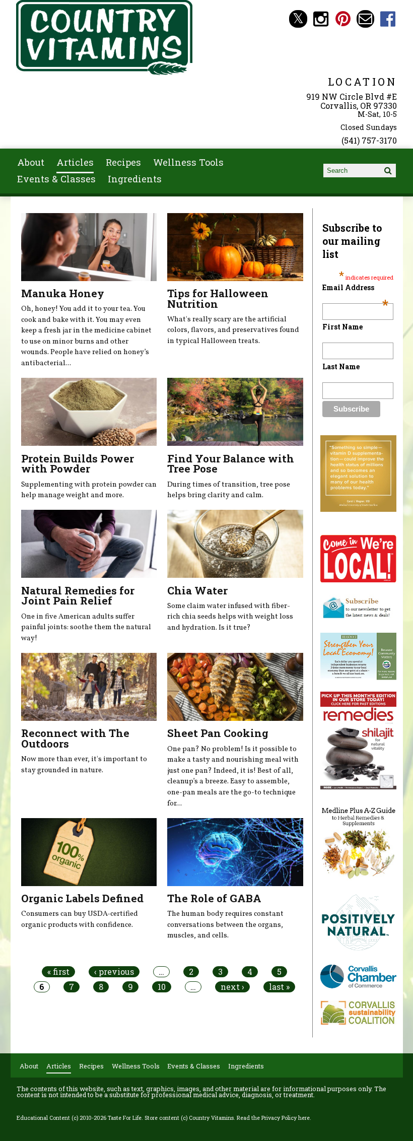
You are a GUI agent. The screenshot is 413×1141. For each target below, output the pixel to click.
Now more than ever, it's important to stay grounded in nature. (84, 764)
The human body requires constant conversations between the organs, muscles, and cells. (225, 925)
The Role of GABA (214, 898)
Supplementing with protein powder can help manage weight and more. (89, 490)
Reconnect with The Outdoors (75, 738)
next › (232, 987)
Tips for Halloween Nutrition (217, 298)
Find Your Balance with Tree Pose (230, 463)
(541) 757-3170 (369, 140)
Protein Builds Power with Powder (77, 463)
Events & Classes (56, 179)
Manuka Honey (62, 293)
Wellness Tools (188, 162)
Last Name (341, 366)
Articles (75, 162)
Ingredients (135, 179)
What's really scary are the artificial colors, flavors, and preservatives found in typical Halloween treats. (233, 330)
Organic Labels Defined (82, 898)
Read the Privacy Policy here (273, 1117)
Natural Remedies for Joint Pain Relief (77, 595)
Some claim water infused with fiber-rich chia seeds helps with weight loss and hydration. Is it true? (230, 617)
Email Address (355, 287)
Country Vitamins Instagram (320, 19)
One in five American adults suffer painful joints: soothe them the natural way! (86, 627)
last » (279, 987)
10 (162, 987)
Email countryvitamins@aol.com (365, 19)
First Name (342, 326)
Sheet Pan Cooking (217, 733)
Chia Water (197, 590)
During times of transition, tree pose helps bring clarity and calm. (228, 490)
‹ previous (114, 972)
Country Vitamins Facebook (388, 19)
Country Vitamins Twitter (298, 19)
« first (58, 972)
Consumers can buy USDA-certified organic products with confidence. (79, 919)
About (30, 162)
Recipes (123, 162)
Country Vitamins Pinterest (343, 19)
